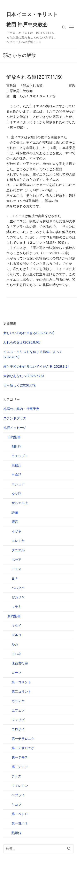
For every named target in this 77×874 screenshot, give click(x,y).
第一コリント (21, 682)
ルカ (14, 644)
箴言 (14, 522)
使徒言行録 (19, 663)
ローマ (16, 672)
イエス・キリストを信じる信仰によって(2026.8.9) (32, 354)
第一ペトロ (19, 814)
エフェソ (18, 710)
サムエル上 (19, 503)
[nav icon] (71, 27)
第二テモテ (19, 767)
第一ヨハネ (19, 823)
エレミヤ (18, 541)
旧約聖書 (14, 437)
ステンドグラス (14, 418)
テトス (16, 776)
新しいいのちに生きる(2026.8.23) (28, 333)
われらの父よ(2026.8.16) (21, 342)
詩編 (14, 512)
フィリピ (18, 720)
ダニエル (18, 550)
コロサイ (18, 729)
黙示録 (16, 833)
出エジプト (19, 456)
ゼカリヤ (18, 597)
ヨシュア (18, 484)
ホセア (16, 560)
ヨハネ (16, 654)
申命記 (16, 475)
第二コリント (21, 691)
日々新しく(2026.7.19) (20, 385)
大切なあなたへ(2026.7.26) (23, 376)
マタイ (16, 625)
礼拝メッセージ (14, 428)
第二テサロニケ (22, 748)
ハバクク (18, 588)
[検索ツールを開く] (64, 27)
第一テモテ (19, 757)
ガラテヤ (18, 701)
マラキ (16, 607)
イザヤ (16, 531)
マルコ (16, 635)
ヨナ (14, 578)
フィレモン (19, 786)
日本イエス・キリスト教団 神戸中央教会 (32, 19)
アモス (16, 569)
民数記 (16, 465)
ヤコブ (16, 804)
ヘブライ (18, 795)
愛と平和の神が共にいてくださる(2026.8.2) (36, 366)
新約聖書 (14, 616)
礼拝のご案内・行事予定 (21, 409)
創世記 (16, 446)
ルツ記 (16, 493)
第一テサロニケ (22, 739)
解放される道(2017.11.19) (34, 77)
